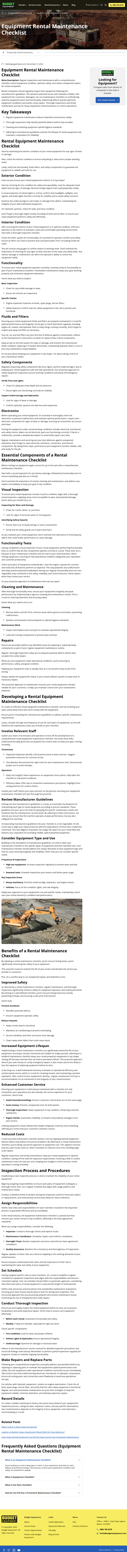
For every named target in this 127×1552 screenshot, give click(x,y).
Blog (73, 5)
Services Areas (35, 5)
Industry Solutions (80, 1526)
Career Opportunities (33, 1530)
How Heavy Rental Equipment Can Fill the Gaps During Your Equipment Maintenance (40, 1437)
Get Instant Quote (106, 99)
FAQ (74, 1522)
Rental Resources (52, 5)
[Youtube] (18, 1550)
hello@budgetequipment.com (113, 1533)
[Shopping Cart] (105, 5)
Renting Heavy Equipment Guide (20, 13)
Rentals (22, 5)
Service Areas (29, 1526)
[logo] (8, 5)
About (65, 5)
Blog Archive (54, 1534)
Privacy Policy (119, 1550)
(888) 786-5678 (106, 1529)
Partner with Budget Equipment (32, 1536)
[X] (8, 1550)
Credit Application (56, 1522)
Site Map (52, 1530)
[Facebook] (3, 1550)
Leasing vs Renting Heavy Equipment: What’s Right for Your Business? (33, 1432)
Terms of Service (105, 1550)
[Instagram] (13, 1550)
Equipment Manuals (57, 1526)
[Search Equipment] (101, 5)
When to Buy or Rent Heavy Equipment (19, 1427)
